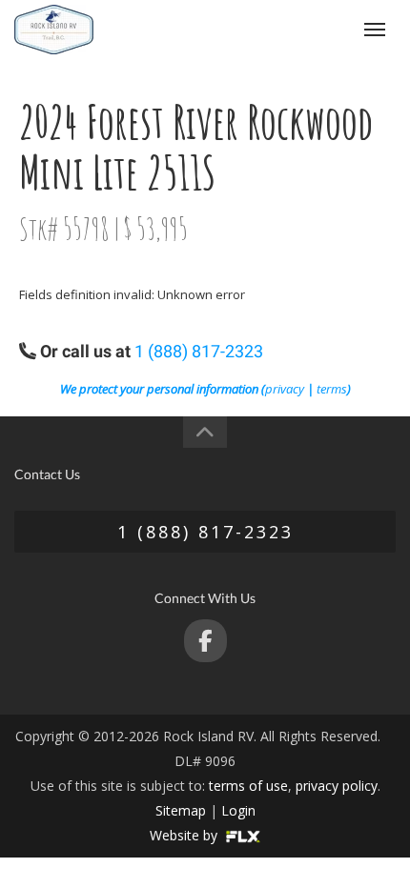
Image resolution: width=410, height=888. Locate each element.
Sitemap (180, 810)
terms (332, 388)
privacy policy (337, 786)
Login (238, 810)
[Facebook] (205, 640)
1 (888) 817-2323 (297, 29)
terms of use (248, 786)
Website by (185, 835)
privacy (284, 388)
